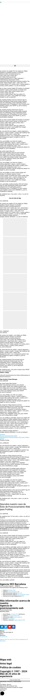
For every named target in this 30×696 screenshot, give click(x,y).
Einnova (2, 434)
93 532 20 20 (3, 636)
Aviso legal (6, 663)
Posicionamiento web (13, 591)
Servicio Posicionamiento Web (8, 436)
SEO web (19, 593)
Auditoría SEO (11, 590)
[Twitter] (6, 627)
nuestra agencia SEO (19, 620)
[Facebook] (13, 627)
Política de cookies (10, 667)
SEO (23, 596)
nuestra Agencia (17, 617)
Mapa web (5, 659)
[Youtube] (10, 627)
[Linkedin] (2, 627)
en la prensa (11, 618)
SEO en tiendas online (23, 594)
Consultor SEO (14, 614)
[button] (15, 65)
